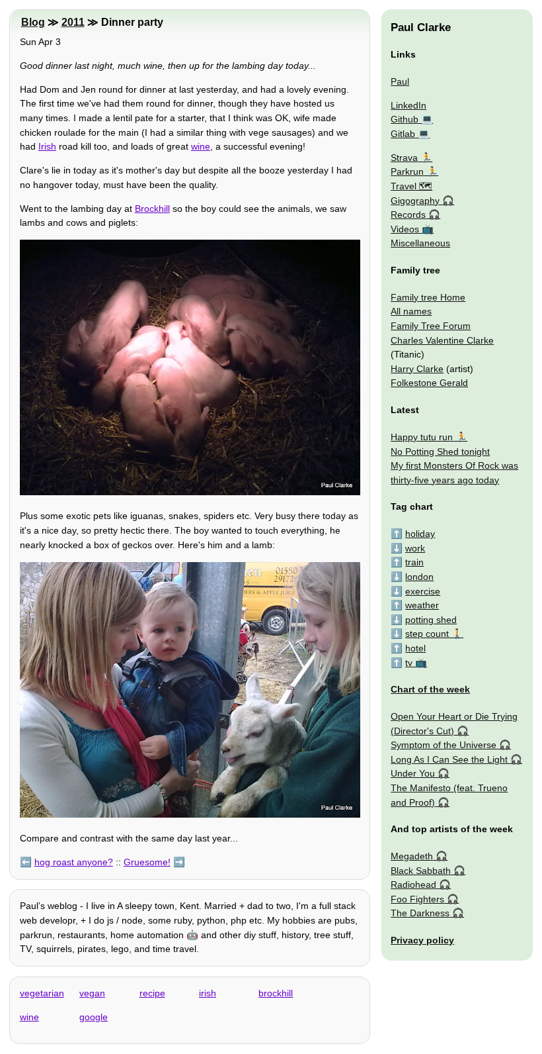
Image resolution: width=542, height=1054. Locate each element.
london (419, 576)
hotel (415, 648)
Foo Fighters (417, 899)
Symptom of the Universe (443, 745)
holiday (420, 533)
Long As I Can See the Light (449, 759)
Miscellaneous (420, 243)
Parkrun (407, 171)
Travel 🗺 (411, 186)
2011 (73, 22)
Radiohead (413, 884)
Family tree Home (428, 297)
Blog (33, 22)
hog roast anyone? (73, 862)
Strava (404, 157)
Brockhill (152, 208)
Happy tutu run (422, 437)
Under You (413, 773)
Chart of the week (430, 689)
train (414, 562)
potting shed (431, 619)
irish (207, 993)
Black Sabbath (421, 870)
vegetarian (42, 993)
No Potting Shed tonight (440, 451)
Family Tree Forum (431, 325)
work (415, 548)
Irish (47, 146)
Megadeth (412, 856)
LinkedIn (408, 105)
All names (411, 311)
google (93, 1017)
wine (200, 146)
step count (427, 633)
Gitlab (403, 133)
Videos (405, 229)
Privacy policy (422, 940)
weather (422, 605)
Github (404, 119)
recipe (152, 993)
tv (408, 662)
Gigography (415, 200)
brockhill (275, 993)
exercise (422, 591)
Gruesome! (147, 862)
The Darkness (420, 913)
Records (408, 214)
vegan (92, 993)
